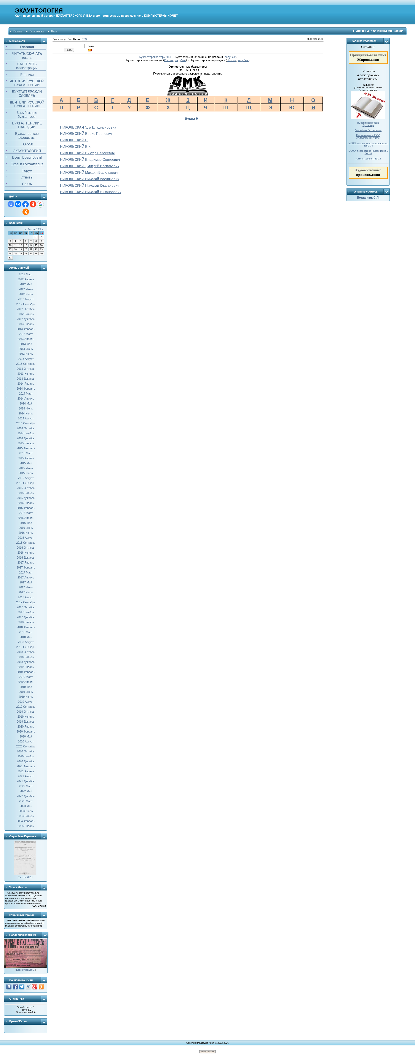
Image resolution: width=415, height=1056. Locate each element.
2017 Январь (26, 562)
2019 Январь (26, 667)
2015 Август (26, 478)
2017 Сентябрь (25, 602)
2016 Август (26, 537)
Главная (17, 31)
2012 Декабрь (26, 319)
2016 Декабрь (26, 557)
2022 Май (26, 791)
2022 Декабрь (26, 796)
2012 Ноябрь (26, 314)
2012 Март (26, 274)
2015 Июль (26, 473)
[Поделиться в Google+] (34, 986)
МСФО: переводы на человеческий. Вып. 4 (368, 152)
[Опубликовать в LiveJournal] (28, 986)
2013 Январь (26, 324)
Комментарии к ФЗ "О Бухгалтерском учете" (368, 136)
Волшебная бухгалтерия (368, 130)
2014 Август (26, 418)
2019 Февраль (26, 672)
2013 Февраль (26, 329)
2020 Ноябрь (26, 756)
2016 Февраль (26, 508)
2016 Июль (26, 532)
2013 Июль (26, 353)
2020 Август (26, 741)
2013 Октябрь (26, 368)
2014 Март (26, 393)
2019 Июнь (26, 691)
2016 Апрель (26, 517)
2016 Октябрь (26, 547)
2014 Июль (26, 413)
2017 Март (26, 572)
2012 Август (26, 299)
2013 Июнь (26, 348)
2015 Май (26, 463)
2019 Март (26, 677)
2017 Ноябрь (26, 612)
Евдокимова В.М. (25, 969)
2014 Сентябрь (25, 423)
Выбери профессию (368, 122)
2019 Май (26, 686)
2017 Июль (26, 592)
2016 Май (26, 522)
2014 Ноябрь (26, 433)
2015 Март (26, 453)
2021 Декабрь (26, 781)
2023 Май (26, 806)
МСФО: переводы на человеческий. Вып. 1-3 (368, 144)
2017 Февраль (26, 567)
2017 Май (26, 582)
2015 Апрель (26, 458)
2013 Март (26, 334)
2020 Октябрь (26, 751)
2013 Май (26, 344)
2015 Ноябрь (26, 493)
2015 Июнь (26, 468)
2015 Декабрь (26, 498)
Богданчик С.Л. (368, 197)
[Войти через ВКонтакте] (18, 204)
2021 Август (26, 776)
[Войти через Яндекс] (33, 204)
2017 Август (26, 597)
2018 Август (26, 642)
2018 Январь (26, 622)
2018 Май (26, 637)
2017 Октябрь (26, 607)
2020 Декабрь (26, 761)
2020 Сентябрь (25, 746)
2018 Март (26, 632)
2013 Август (26, 358)
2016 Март (26, 512)
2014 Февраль (26, 388)
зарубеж (230, 57)
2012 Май (26, 284)
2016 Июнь (26, 527)
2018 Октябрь (26, 652)
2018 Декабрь (26, 662)
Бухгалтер (368, 125)
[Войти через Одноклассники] (25, 212)
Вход (54, 31)
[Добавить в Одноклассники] (41, 986)
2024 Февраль (26, 821)
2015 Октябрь (26, 488)
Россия (168, 60)
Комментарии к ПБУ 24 (368, 158)
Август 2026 (34, 229)
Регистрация (37, 31)
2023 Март (26, 801)
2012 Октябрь (26, 309)
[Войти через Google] (40, 204)
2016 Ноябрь (26, 552)
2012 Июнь (26, 289)
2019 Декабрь (26, 721)
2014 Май (26, 403)
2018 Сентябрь (25, 647)
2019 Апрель (26, 681)
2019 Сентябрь (25, 706)
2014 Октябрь (26, 428)
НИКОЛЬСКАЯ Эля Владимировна (88, 127)
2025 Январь (26, 826)
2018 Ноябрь (26, 657)
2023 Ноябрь (26, 816)
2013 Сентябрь (25, 363)
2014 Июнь (26, 408)
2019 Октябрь (26, 711)
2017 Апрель (26, 577)
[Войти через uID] (11, 204)
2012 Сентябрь (25, 304)
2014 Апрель (26, 398)
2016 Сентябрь (25, 542)
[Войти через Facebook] (25, 204)
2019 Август (26, 701)
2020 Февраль (26, 731)
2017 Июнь (26, 587)
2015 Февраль (26, 448)
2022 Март (26, 786)
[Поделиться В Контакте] (8, 986)
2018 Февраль (26, 627)
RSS (84, 39)
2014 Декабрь (26, 438)
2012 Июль (26, 294)
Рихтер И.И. (25, 877)
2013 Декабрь (26, 378)
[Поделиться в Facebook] (15, 986)
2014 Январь (26, 383)
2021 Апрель (26, 771)
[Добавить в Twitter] (21, 986)
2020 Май (26, 736)
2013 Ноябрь (26, 373)
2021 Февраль (26, 766)
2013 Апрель (26, 339)
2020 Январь (26, 726)
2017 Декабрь (26, 617)
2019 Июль (26, 696)
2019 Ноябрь (26, 716)
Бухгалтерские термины (155, 57)
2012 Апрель (26, 279)
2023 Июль (26, 811)
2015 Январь (26, 443)
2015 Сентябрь (25, 483)
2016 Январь (26, 503)
